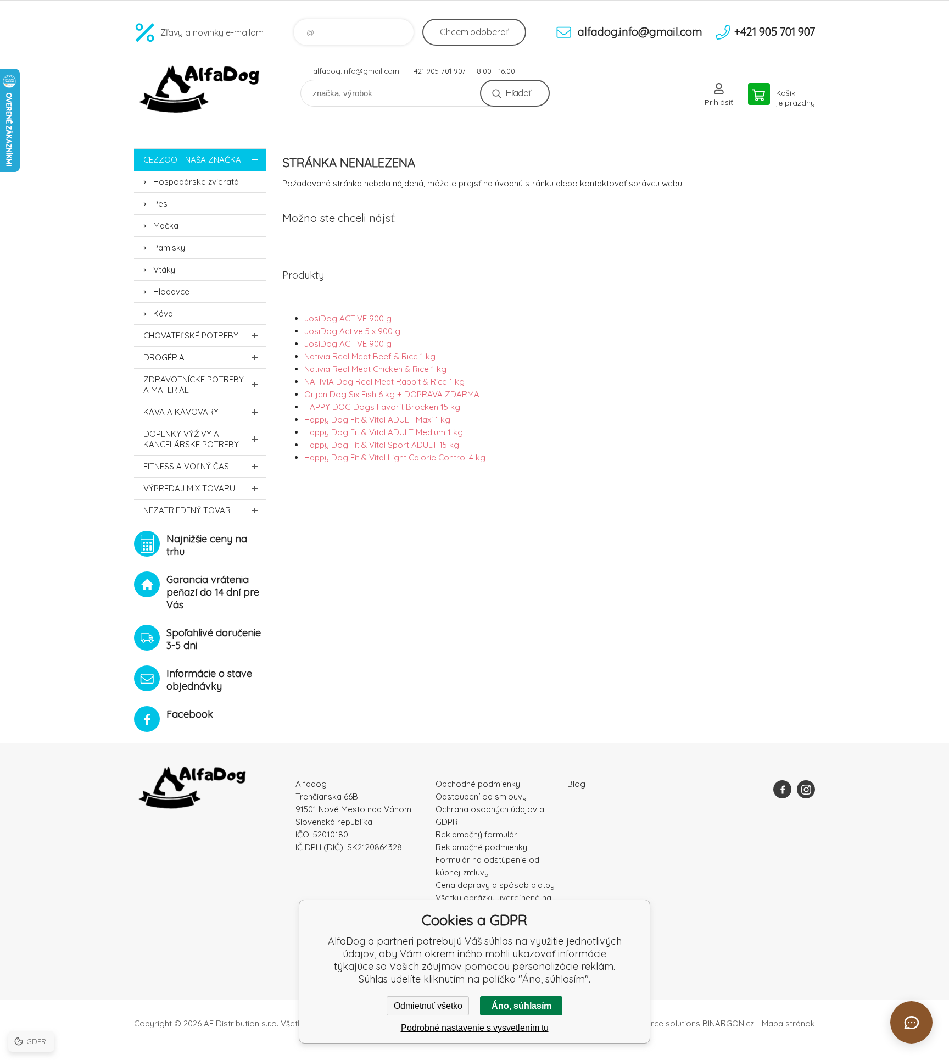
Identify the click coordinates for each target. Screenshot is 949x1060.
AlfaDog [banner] (200, 89)
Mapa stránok (788, 1023)
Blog (576, 784)
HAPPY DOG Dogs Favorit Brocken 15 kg (382, 407)
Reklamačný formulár (476, 834)
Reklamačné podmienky (481, 847)
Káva (163, 313)
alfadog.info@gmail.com (356, 70)
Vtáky (164, 269)
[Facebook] (782, 789)
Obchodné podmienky (478, 784)
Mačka (165, 225)
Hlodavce (171, 291)
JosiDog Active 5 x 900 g (352, 331)
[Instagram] (806, 789)
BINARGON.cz (728, 1023)
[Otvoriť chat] (911, 1022)
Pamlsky (169, 247)
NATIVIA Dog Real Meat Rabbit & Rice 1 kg (384, 381)
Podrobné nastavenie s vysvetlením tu (475, 1028)
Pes (160, 203)
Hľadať (518, 92)
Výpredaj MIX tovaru (189, 488)
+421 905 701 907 (438, 70)
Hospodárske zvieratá (196, 181)
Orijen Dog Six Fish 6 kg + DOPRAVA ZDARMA (391, 394)
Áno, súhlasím (521, 1006)
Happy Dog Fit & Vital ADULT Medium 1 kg (383, 432)
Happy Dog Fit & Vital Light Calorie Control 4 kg (394, 457)
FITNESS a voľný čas (186, 466)
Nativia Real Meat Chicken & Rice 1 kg (375, 369)
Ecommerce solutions (658, 1023)
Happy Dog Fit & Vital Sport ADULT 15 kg (381, 445)
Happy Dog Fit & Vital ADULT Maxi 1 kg (377, 419)
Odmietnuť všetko (428, 1006)
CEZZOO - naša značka (192, 159)
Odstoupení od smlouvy (481, 796)
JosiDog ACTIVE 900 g (348, 318)
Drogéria (164, 357)
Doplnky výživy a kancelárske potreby (191, 439)
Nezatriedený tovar (187, 510)
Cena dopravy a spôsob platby (495, 885)
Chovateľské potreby (190, 335)
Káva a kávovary (181, 412)
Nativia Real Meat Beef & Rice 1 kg (370, 356)
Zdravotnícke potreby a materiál (193, 384)
